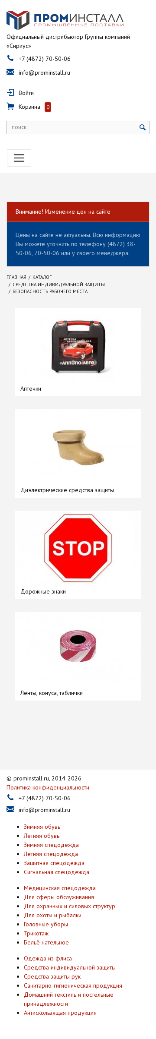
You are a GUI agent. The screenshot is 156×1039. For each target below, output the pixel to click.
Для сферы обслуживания (59, 897)
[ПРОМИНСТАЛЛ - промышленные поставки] (65, 20)
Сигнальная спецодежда (56, 872)
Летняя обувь (41, 836)
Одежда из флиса (48, 958)
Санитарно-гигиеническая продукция (73, 985)
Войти (26, 93)
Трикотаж (36, 933)
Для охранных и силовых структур (69, 906)
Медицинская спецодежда (60, 888)
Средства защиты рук (52, 976)
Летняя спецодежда (51, 854)
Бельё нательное (46, 942)
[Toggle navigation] (19, 158)
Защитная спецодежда (54, 863)
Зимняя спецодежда (51, 845)
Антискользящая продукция (60, 1013)
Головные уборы (46, 924)
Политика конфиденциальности (47, 787)
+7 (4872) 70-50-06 (45, 59)
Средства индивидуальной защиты (70, 967)
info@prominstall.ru (44, 72)
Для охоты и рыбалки (52, 915)
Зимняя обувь (42, 827)
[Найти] (143, 127)
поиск (19, 127)
